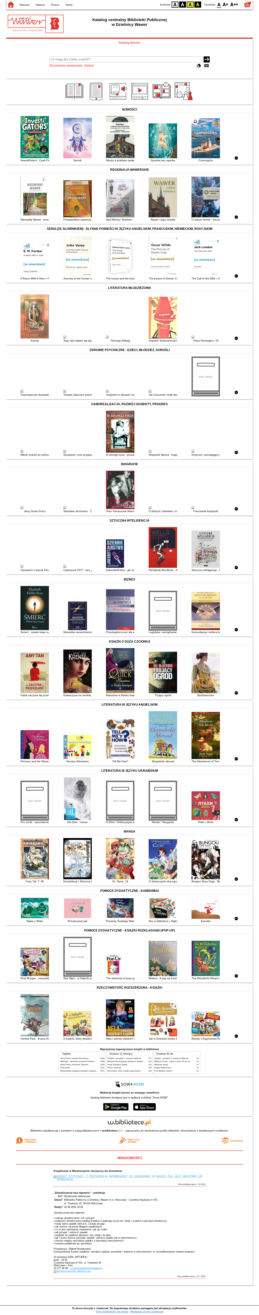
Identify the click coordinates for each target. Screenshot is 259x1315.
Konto (69, 4)
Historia (40, 4)
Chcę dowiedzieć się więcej (112, 1311)
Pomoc (55, 4)
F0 (219, 4)
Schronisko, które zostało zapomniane (124, 1071)
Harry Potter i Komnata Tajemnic (74, 1065)
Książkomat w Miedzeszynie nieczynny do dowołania (88, 1170)
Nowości (25, 4)
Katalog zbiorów (129, 42)
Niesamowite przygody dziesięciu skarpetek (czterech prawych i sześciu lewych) (94, 1071)
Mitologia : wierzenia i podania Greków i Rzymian (81, 1061)
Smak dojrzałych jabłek (117, 1065)
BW (182, 4)
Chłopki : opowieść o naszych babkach (124, 1058)
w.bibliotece (111, 1130)
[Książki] (75, 100)
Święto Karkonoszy (162, 1068)
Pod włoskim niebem (163, 1071)
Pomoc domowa (114, 1068)
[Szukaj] (207, 59)
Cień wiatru (65, 1068)
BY (198, 4)
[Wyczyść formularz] (199, 65)
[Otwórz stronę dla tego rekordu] (35, 137)
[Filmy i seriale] (140, 100)
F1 (225, 4)
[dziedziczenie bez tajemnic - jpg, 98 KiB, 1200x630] (72, 1271)
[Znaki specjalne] (206, 65)
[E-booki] (97, 100)
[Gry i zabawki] (184, 100)
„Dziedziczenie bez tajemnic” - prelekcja (79, 1192)
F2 (234, 4)
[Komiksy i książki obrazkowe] (162, 100)
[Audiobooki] (118, 100)
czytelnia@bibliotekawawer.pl (86, 1268)
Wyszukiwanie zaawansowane (66, 65)
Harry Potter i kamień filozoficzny (74, 1058)
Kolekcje (89, 65)
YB (190, 4)
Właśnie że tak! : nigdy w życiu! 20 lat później (174, 1061)
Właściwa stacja (161, 1065)
